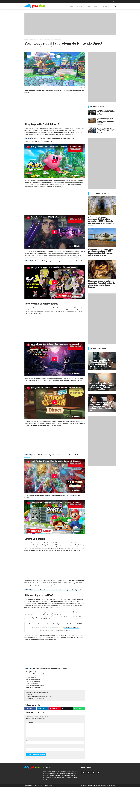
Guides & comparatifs (44, 1)
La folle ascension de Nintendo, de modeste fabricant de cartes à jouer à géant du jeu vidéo (56, 590)
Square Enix (27, 543)
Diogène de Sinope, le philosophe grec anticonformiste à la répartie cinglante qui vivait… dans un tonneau (101, 284)
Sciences (80, 6)
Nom (27, 740)
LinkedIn (41, 708)
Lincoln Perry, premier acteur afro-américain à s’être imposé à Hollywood (106, 112)
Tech (71, 6)
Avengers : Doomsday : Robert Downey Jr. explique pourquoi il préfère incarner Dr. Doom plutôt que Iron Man (101, 386)
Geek (88, 6)
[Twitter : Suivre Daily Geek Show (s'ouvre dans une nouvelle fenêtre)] (115, 1)
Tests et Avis (36, 1)
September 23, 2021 (67, 630)
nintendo (34, 696)
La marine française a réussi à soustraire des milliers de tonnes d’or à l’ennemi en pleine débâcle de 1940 (106, 130)
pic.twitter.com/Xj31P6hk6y (71, 627)
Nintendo (42, 128)
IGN (31, 694)
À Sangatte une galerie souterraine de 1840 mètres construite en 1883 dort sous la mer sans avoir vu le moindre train (101, 220)
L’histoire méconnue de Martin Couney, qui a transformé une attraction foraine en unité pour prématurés (105, 120)
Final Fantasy (38, 586)
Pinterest (54, 708)
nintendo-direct (41, 696)
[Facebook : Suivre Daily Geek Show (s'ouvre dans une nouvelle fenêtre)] (83, 772)
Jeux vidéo (41, 698)
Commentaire (30, 722)
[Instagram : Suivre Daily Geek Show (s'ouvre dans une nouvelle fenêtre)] (111, 1)
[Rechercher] (115, 6)
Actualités (35, 698)
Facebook (29, 708)
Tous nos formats (28, 1)
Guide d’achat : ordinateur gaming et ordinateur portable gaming (49, 668)
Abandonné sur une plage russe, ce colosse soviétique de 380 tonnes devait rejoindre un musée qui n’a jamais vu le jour (101, 252)
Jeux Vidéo (49, 696)
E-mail (28, 747)
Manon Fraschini (32, 692)
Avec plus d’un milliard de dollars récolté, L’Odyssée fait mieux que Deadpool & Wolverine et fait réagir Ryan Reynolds (101, 364)
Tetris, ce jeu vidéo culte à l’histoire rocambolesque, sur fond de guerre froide (53, 138)
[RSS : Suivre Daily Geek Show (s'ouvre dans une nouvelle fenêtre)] (113, 1)
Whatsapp (78, 708)
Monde (96, 6)
